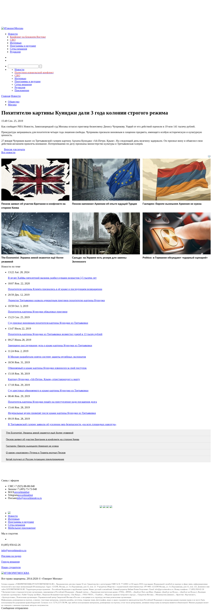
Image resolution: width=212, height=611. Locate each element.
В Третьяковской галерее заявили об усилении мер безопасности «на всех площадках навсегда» (62, 424)
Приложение (22, 90)
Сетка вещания (18, 48)
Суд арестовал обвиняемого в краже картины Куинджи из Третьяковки (48, 390)
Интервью (16, 42)
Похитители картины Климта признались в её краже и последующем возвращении (55, 289)
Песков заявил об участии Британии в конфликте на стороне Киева (42, 439)
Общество (13, 101)
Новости (13, 33)
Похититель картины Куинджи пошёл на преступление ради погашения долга (52, 401)
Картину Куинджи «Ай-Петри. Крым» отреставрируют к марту (44, 379)
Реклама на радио (11, 556)
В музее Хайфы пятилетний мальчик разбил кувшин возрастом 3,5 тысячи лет (52, 277)
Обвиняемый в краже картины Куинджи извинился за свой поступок (47, 368)
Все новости (8, 152)
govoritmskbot (21, 492)
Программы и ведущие (23, 45)
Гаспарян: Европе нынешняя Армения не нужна (32, 446)
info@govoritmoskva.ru (29, 498)
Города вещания (10, 561)
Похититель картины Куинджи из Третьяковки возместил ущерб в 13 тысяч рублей (55, 334)
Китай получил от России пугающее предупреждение (35, 459)
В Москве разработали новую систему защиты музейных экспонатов (47, 356)
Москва (12, 104)
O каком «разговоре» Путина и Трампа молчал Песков (35, 452)
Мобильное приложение (22, 527)
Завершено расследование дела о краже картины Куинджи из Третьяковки (50, 345)
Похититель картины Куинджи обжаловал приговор (37, 311)
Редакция (15, 51)
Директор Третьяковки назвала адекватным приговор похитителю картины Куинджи (56, 300)
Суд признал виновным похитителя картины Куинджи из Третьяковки (48, 322)
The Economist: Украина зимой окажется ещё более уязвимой (39, 432)
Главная (5, 96)
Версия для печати (14, 149)
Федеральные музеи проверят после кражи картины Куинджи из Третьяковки (52, 413)
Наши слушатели (11, 567)
